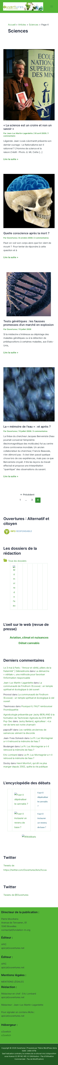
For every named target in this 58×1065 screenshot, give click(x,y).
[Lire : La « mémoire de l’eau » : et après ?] (28, 394)
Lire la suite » (10, 159)
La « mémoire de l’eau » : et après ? (27, 426)
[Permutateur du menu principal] (51, 6)
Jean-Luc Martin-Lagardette (18, 682)
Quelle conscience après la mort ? (26, 233)
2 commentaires (41, 238)
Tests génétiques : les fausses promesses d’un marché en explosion (28, 322)
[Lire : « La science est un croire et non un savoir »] (28, 84)
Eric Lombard (10, 754)
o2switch (6, 1035)
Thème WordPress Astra (47, 1048)
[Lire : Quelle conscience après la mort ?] (28, 200)
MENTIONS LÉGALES (12, 981)
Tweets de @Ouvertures (15, 895)
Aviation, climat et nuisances (29, 637)
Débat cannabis (29, 643)
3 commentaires (40, 431)
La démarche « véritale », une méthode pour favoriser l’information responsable (26, 674)
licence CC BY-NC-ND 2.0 (19, 1056)
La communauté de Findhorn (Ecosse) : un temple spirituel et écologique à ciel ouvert (28, 686)
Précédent (27, 494)
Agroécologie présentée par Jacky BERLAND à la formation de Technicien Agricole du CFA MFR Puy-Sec (28, 718)
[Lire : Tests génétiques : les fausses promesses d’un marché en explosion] (28, 294)
